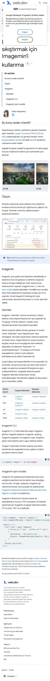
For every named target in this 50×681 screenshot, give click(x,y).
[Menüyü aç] (3, 3)
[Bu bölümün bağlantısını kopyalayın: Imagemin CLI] (19, 425)
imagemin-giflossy (22, 409)
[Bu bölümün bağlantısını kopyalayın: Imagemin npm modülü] (28, 471)
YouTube (7, 652)
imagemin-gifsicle (38, 409)
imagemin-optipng (39, 403)
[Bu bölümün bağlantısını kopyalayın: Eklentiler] (14, 310)
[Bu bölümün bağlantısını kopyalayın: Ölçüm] (12, 196)
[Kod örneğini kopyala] (48, 459)
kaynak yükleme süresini (12, 140)
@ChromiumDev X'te (11, 648)
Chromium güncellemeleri (13, 631)
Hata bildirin (8, 614)
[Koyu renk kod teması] (45, 459)
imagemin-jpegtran (39, 396)
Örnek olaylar (9, 635)
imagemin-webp (21, 418)
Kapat (25, 32)
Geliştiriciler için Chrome (13, 628)
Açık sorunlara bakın (11, 618)
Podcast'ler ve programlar (13, 639)
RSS (5, 659)
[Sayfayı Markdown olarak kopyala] (28, 64)
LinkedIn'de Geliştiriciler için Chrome (17, 656)
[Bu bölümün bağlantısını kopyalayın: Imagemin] (16, 269)
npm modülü (7, 290)
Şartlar (4, 670)
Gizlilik (11, 670)
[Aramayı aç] (39, 2)
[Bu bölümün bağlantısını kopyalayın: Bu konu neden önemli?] (33, 123)
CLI (36, 286)
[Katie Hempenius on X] (13, 115)
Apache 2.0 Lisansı (36, 561)
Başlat (25, 39)
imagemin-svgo (21, 414)
